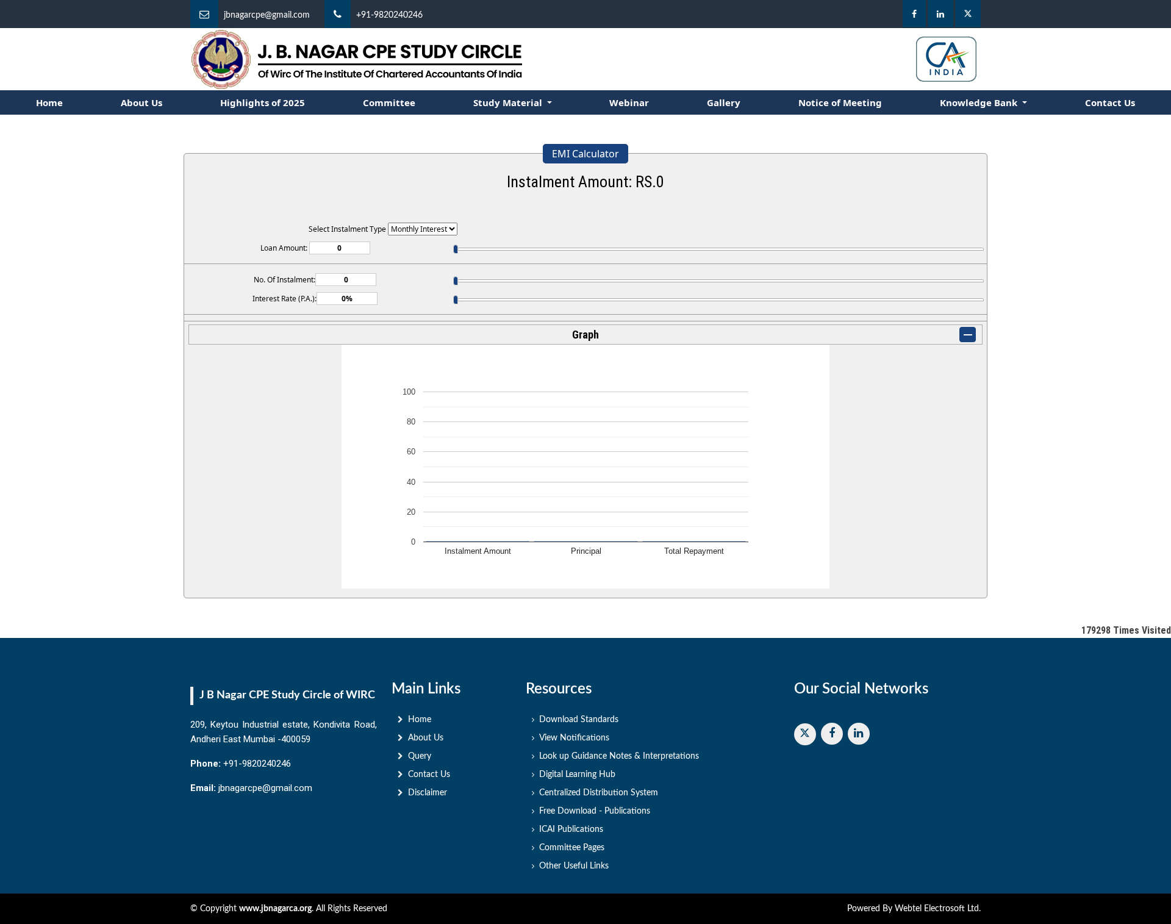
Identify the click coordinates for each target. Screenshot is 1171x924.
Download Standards (578, 719)
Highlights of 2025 (262, 102)
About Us (141, 102)
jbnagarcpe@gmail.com (267, 15)
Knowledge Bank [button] (980, 102)
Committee (389, 102)
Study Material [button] (509, 102)
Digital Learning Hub (577, 774)
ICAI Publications (571, 829)
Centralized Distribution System (598, 793)
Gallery (723, 102)
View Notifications (574, 738)
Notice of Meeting (840, 102)
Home (49, 102)
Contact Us (1110, 102)
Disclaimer (427, 793)
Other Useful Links (574, 866)
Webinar (629, 102)
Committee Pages (571, 847)
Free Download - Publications (594, 811)
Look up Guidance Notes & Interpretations (619, 756)
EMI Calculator (585, 153)
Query (419, 756)
